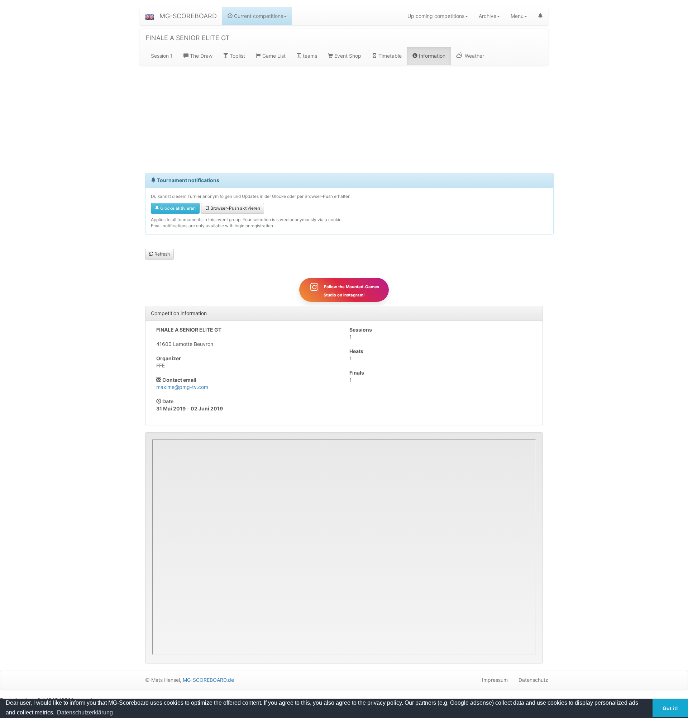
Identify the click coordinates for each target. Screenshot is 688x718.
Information (431, 56)
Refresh (161, 254)
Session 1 (162, 56)
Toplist (236, 56)
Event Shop (347, 56)
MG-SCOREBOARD (188, 16)
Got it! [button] (670, 708)
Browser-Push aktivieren (234, 208)
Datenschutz (533, 680)
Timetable (389, 56)
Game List (273, 56)
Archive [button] (487, 16)
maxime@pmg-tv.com (182, 387)
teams (309, 56)
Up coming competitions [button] (435, 16)
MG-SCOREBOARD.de (208, 680)
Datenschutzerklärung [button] (85, 712)
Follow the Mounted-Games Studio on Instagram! (351, 291)
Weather (473, 56)
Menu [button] (517, 16)
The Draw (200, 56)
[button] (149, 16)
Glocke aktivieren (177, 208)
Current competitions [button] (258, 16)
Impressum (495, 680)
